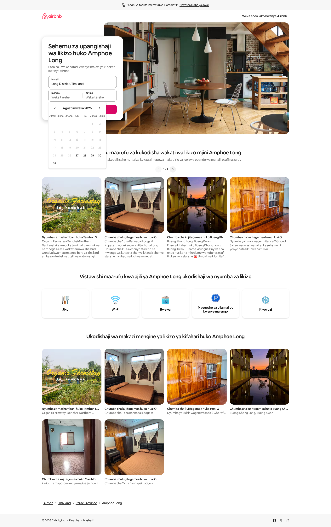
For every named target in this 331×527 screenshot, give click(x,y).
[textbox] (65, 97)
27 (77, 155)
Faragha (74, 520)
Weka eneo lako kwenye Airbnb (264, 16)
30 (99, 155)
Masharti (88, 520)
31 (54, 163)
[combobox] (82, 83)
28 (84, 155)
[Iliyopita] (158, 169)
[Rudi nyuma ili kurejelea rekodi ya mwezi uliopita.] (55, 108)
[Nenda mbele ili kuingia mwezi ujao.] (99, 108)
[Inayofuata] (173, 169)
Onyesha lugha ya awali (194, 5)
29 (92, 155)
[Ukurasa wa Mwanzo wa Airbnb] (52, 16)
